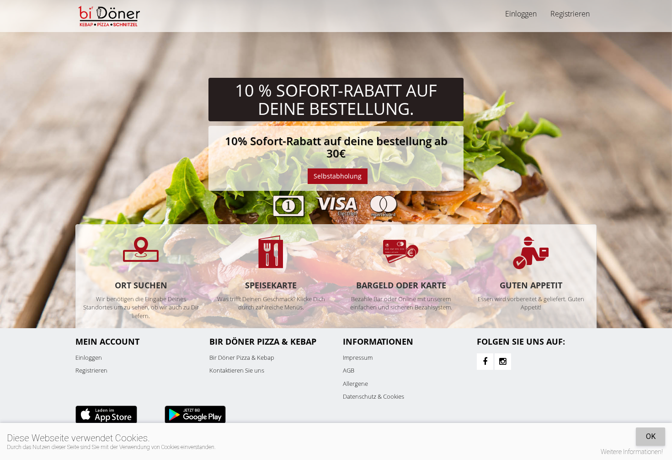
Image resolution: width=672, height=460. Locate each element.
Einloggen (88, 357)
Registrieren (570, 14)
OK (651, 436)
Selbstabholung (338, 176)
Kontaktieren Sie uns (236, 370)
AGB (348, 370)
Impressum (358, 357)
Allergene (355, 383)
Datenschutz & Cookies (373, 396)
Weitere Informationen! (632, 451)
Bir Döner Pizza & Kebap (241, 357)
